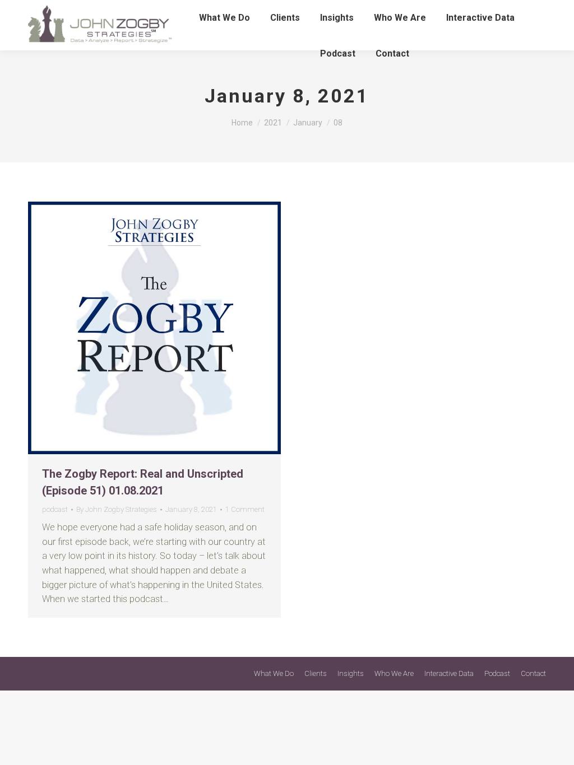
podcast (55, 509)
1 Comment (245, 509)
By (116, 509)
